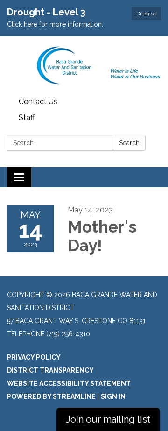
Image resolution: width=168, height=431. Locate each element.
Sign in (113, 396)
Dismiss (146, 13)
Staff (27, 117)
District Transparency (50, 370)
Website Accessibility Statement (69, 383)
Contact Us (38, 101)
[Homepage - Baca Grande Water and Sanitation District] (84, 65)
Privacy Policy (34, 357)
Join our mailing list (108, 419)
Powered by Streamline (51, 396)
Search (129, 143)
